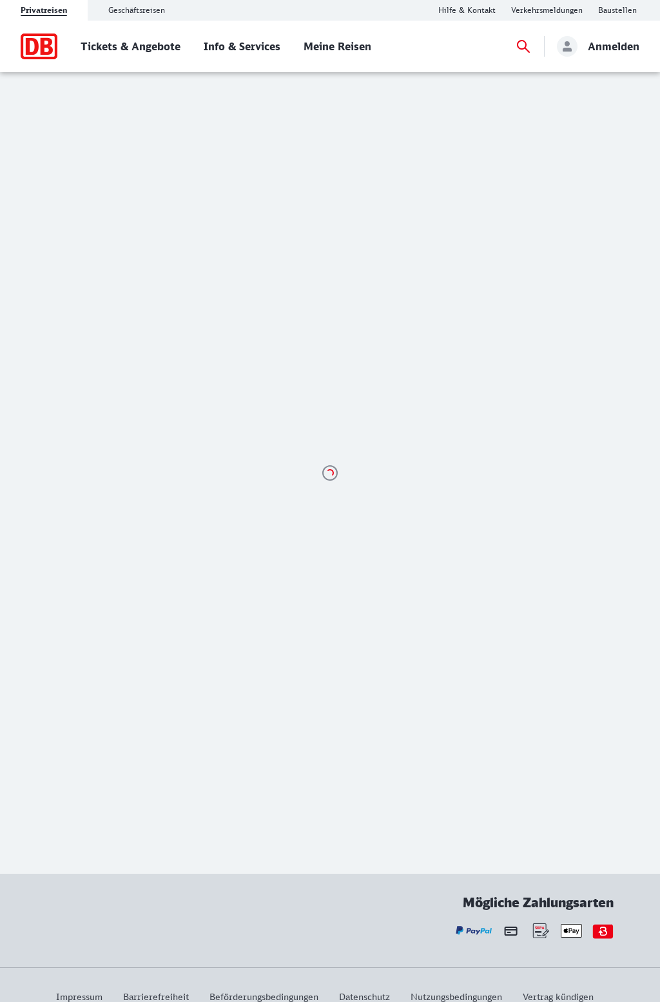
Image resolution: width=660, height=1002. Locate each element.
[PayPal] (474, 930)
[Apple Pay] (571, 930)
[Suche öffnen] (523, 46)
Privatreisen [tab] (44, 10)
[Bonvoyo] (603, 930)
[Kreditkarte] (511, 931)
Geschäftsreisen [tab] (136, 10)
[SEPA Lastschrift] (539, 930)
